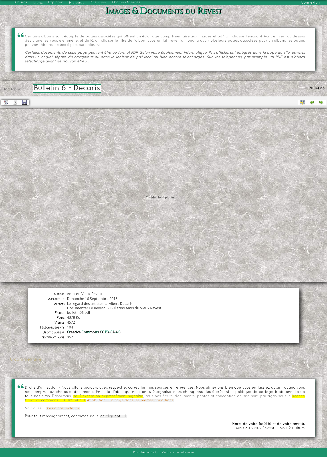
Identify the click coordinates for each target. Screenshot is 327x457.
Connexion (310, 2)
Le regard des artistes (85, 303)
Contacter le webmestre (178, 452)
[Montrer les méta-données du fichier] (15, 102)
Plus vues (98, 2)
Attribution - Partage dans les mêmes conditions (130, 400)
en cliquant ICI (113, 416)
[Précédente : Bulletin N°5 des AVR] (312, 102)
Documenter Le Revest (86, 308)
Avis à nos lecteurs (62, 408)
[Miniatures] (302, 102)
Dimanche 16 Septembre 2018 (92, 298)
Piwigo (155, 452)
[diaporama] (5, 102)
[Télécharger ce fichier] (24, 102)
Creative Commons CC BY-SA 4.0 (94, 332)
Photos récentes (126, 2)
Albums (20, 2)
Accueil (10, 89)
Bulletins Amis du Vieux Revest (135, 308)
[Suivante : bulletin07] (321, 102)
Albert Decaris (121, 303)
